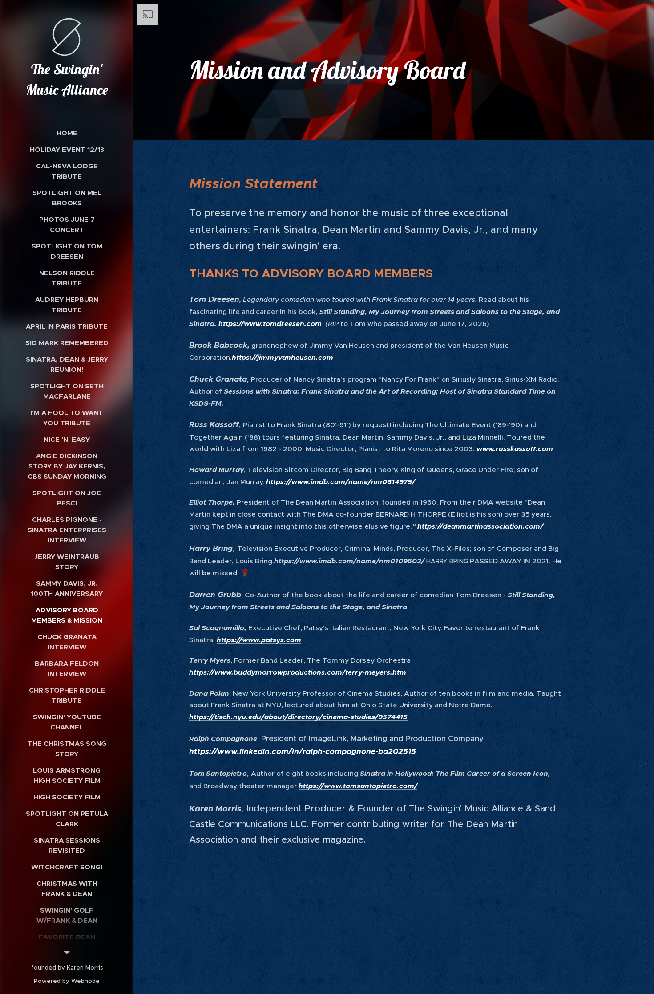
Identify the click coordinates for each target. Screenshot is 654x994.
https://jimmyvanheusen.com (282, 357)
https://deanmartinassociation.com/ (480, 526)
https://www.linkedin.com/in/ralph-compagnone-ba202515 (302, 751)
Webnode (85, 981)
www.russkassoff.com (514, 448)
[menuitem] (67, 133)
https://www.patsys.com (259, 640)
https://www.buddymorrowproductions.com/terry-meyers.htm (297, 672)
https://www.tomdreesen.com (270, 323)
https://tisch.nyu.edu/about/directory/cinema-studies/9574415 (298, 717)
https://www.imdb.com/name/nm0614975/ (340, 481)
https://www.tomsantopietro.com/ (358, 786)
